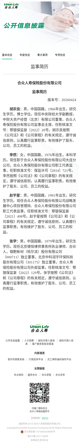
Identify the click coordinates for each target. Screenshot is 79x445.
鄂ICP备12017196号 (38, 436)
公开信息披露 (13, 340)
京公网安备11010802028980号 (39, 431)
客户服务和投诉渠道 (43, 344)
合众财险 (19, 375)
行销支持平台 (36, 359)
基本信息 (7, 55)
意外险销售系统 (16, 359)
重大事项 (42, 55)
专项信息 (60, 55)
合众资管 (46, 375)
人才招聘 (29, 340)
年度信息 (25, 55)
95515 (45, 417)
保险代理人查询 (46, 340)
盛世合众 (32, 375)
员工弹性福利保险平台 (59, 359)
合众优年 (60, 375)
